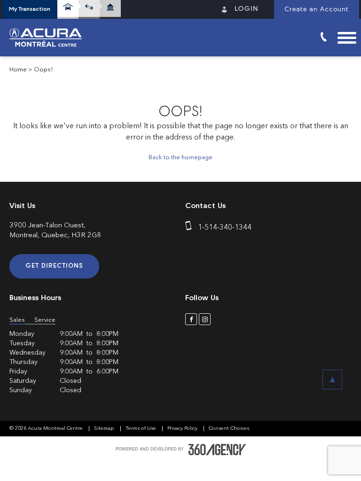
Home (18, 70)
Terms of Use (141, 428)
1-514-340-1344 (224, 228)
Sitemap (105, 428)
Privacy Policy (183, 428)
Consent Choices (229, 428)
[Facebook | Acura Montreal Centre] (191, 319)
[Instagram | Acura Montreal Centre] (205, 319)
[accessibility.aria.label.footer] (217, 449)
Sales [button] (17, 320)
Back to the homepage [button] (180, 158)
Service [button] (44, 320)
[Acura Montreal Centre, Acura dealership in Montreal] (49, 37)
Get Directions (54, 266)
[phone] (190, 228)
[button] (29, 9)
